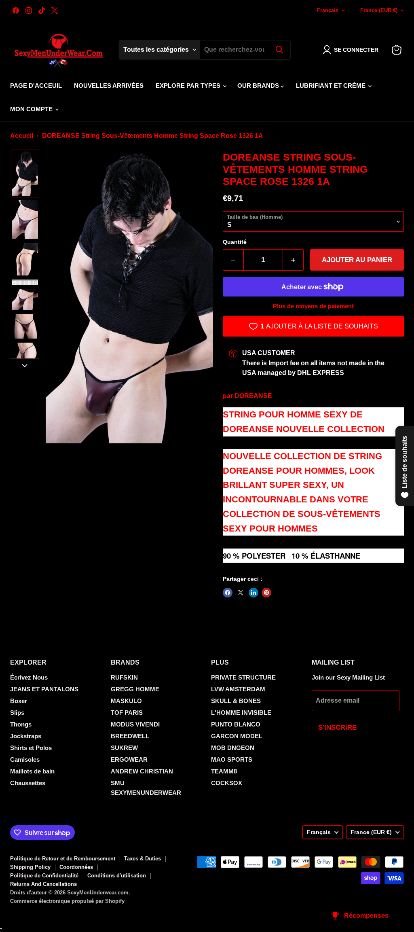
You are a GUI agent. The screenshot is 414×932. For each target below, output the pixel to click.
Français (327, 10)
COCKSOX (226, 782)
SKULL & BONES (236, 700)
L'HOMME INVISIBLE (241, 712)
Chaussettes (27, 782)
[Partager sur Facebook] (227, 592)
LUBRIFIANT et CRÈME (331, 85)
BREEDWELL (130, 736)
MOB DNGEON (232, 747)
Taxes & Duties (142, 859)
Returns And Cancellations (43, 884)
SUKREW (124, 747)
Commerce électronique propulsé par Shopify (67, 901)
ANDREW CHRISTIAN (142, 771)
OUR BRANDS (259, 85)
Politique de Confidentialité (44, 876)
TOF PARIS (127, 712)
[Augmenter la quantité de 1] (293, 260)
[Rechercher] (279, 49)
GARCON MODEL (236, 736)
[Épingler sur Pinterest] (266, 592)
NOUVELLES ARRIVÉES (109, 85)
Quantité (235, 242)
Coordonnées (76, 867)
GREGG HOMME (135, 689)
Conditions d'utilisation (116, 876)
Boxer (18, 700)
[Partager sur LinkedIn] (253, 592)
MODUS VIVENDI (135, 724)
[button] (352, 50)
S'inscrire (337, 727)
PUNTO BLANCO (235, 724)
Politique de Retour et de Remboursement (62, 859)
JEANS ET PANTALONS (44, 689)
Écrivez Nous (29, 677)
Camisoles (25, 759)
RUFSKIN (124, 677)
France (378, 10)
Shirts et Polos (31, 747)
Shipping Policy (30, 867)
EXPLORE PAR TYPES (189, 85)
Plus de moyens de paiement (313, 306)
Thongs (21, 724)
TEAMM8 (224, 771)
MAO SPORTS (231, 759)
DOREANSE (253, 395)
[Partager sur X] (240, 592)
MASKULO (126, 700)
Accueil (21, 135)
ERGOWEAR (129, 759)
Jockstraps (25, 736)
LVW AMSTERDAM (238, 689)
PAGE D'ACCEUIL (36, 85)
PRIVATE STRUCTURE (243, 677)
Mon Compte (32, 109)
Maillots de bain (32, 771)
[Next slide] (24, 364)
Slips (17, 712)
